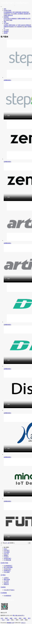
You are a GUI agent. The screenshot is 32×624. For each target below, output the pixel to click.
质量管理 (6, 26)
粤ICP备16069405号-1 (18, 615)
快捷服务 (6, 17)
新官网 (5, 33)
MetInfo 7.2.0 (10, 622)
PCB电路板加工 (8, 12)
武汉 (15, 618)
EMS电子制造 (7, 10)
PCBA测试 (14, 13)
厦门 (29, 618)
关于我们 (6, 23)
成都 (11, 618)
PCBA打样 (7, 18)
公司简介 (6, 25)
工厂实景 (18, 25)
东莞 (8, 620)
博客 (5, 21)
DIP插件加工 (7, 13)
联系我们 (6, 31)
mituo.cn (23, 622)
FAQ (15, 26)
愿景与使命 (12, 25)
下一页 (7, 543)
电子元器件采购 (17, 12)
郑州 (20, 618)
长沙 (3, 620)
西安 (25, 618)
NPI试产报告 (8, 20)
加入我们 (24, 26)
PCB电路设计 (13, 18)
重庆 (6, 618)
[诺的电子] (16, 3)
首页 (5, 9)
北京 (2, 618)
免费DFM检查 (21, 18)
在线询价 (19, 26)
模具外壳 (10, 15)
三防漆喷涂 (20, 13)
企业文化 (23, 25)
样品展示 (11, 26)
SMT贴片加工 (25, 12)
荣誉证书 (28, 25)
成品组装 (26, 13)
